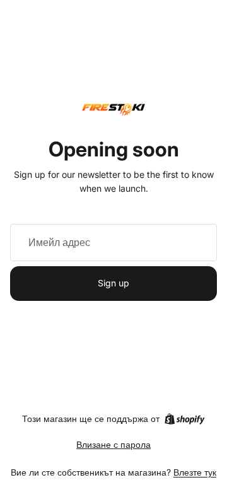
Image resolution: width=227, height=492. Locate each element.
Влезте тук (194, 472)
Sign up (113, 283)
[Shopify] (184, 419)
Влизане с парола (113, 444)
